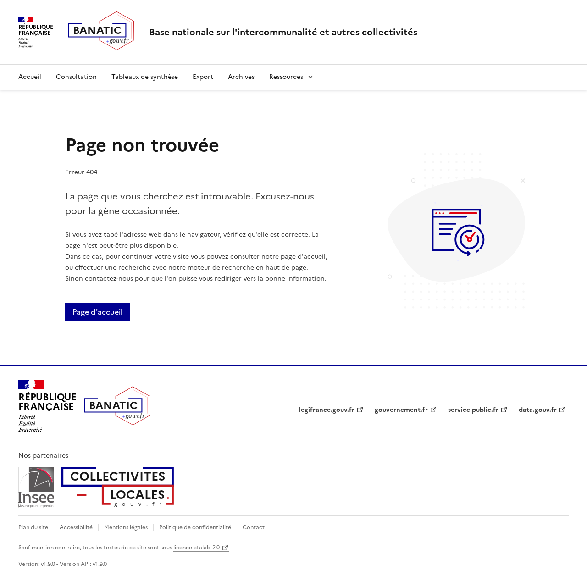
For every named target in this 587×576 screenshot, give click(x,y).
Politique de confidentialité (195, 527)
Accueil (29, 77)
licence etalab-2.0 (196, 547)
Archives (241, 77)
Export (203, 77)
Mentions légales (126, 527)
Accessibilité (76, 527)
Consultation (76, 77)
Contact (254, 527)
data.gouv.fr (538, 410)
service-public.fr (473, 410)
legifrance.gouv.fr (326, 410)
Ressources (286, 77)
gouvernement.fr (401, 410)
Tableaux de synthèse (144, 77)
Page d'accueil (97, 311)
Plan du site (33, 527)
